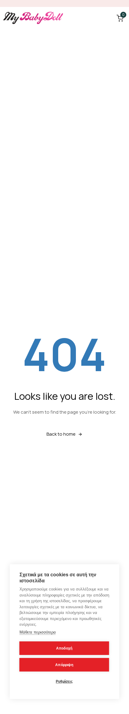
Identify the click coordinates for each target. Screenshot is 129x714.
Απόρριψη (64, 665)
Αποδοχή (64, 648)
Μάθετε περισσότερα (38, 632)
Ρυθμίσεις (64, 681)
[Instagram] (123, 3)
